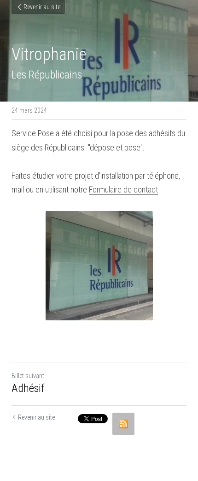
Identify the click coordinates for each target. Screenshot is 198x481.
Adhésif (28, 388)
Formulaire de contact (123, 189)
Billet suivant (28, 375)
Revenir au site (41, 7)
